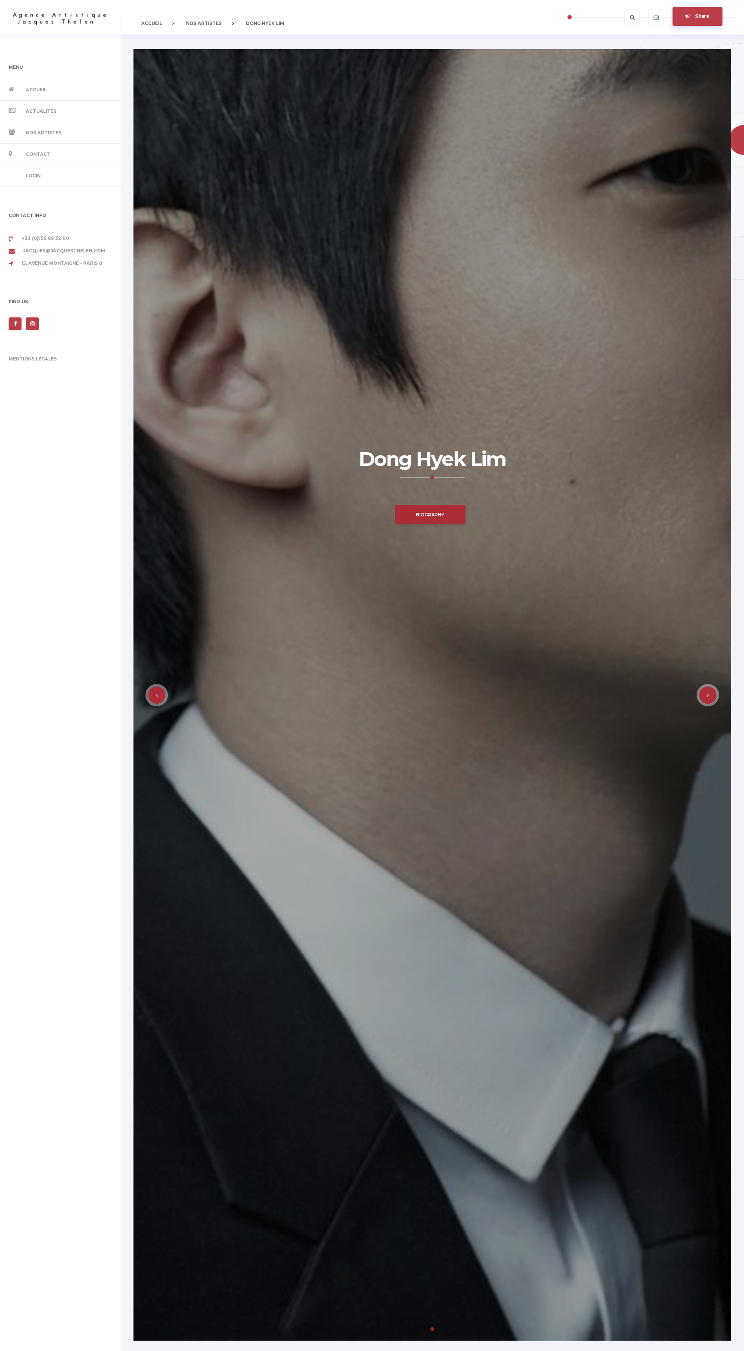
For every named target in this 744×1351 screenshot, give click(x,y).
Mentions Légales (33, 359)
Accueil (36, 90)
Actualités (41, 111)
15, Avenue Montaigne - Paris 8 (62, 263)
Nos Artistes (44, 133)
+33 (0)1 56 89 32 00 (45, 238)
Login (33, 176)
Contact (38, 154)
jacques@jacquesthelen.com (64, 251)
